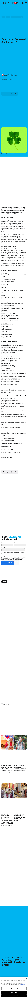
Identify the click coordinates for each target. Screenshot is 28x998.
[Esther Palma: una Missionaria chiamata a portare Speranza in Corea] (20, 742)
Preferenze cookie (14, 988)
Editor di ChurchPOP (8, 74)
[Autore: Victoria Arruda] (3, 748)
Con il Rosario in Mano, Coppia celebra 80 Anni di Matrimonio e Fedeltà (19, 817)
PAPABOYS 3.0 (5, 449)
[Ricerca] (23, 3)
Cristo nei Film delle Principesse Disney (11, 452)
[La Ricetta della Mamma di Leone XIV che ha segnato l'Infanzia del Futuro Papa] (7, 742)
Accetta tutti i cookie (14, 995)
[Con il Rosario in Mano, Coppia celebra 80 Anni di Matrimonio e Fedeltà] (20, 790)
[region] (14, 987)
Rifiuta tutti (14, 992)
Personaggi (20, 16)
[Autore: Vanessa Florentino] (16, 748)
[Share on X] (12, 94)
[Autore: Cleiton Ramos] (3, 796)
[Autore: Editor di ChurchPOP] (2, 75)
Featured (8, 16)
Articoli (3, 16)
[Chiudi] (26, 978)
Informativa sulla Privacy (17, 559)
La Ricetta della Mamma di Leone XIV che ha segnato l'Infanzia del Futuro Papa (6, 769)
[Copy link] (16, 94)
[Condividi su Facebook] (3, 94)
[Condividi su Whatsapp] (8, 94)
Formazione (13, 16)
